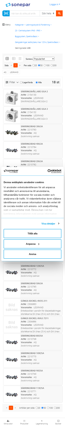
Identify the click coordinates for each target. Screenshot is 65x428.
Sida (7, 65)
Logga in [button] (54, 4)
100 (48, 65)
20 (35, 65)
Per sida (27, 65)
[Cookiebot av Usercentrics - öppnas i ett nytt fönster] (51, 171)
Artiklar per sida (27, 407)
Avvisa (32, 254)
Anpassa (30, 243)
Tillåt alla (32, 233)
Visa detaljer (48, 223)
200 (54, 65)
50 (41, 65)
